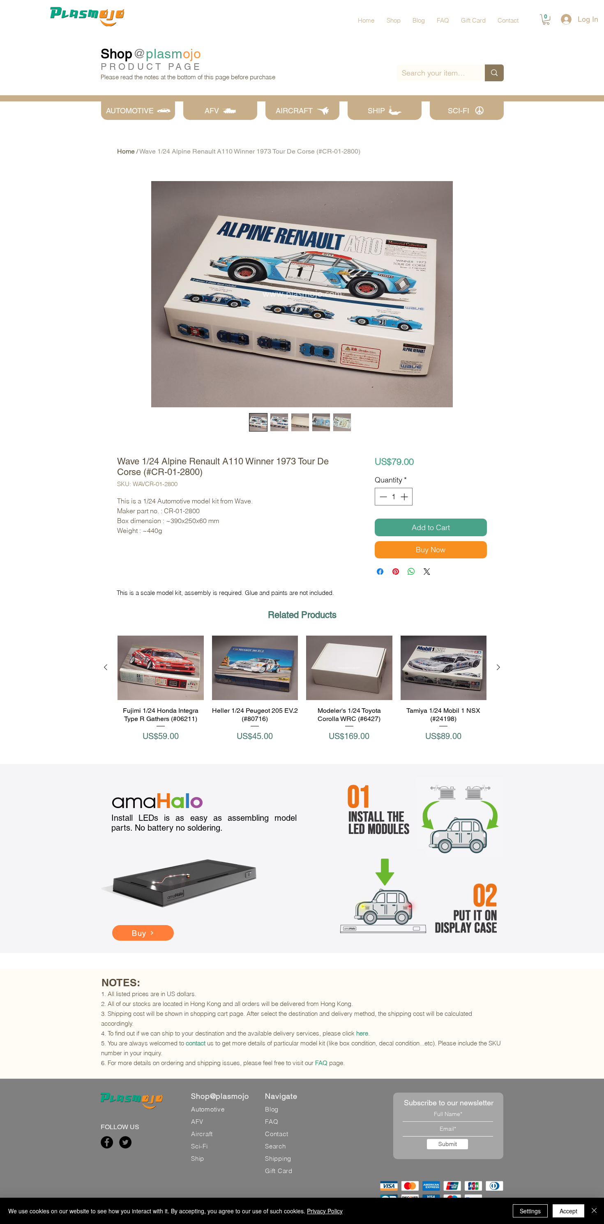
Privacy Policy (325, 1211)
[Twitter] (125, 1142)
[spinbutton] (394, 496)
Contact (276, 1134)
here (362, 1033)
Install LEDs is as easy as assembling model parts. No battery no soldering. (204, 823)
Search (275, 1146)
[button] (546, 19)
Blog (272, 1109)
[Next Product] (498, 667)
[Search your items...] (494, 72)
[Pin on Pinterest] (396, 571)
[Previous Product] (106, 667)
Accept (568, 1211)
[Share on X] (427, 571)
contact (195, 1043)
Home (126, 151)
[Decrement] (382, 496)
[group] (302, 693)
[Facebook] (107, 1142)
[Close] (594, 1210)
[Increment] (405, 496)
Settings (530, 1211)
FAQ (321, 1063)
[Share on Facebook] (380, 571)
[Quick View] (161, 668)
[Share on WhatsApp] (411, 571)
